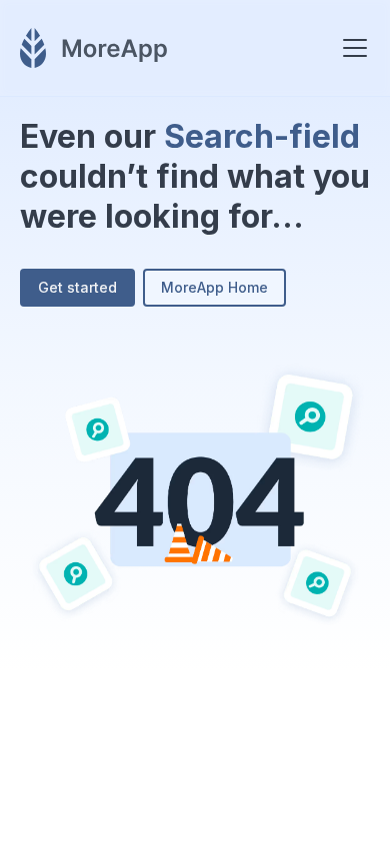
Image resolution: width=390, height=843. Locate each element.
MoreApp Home (214, 287)
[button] (351, 48)
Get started (77, 287)
